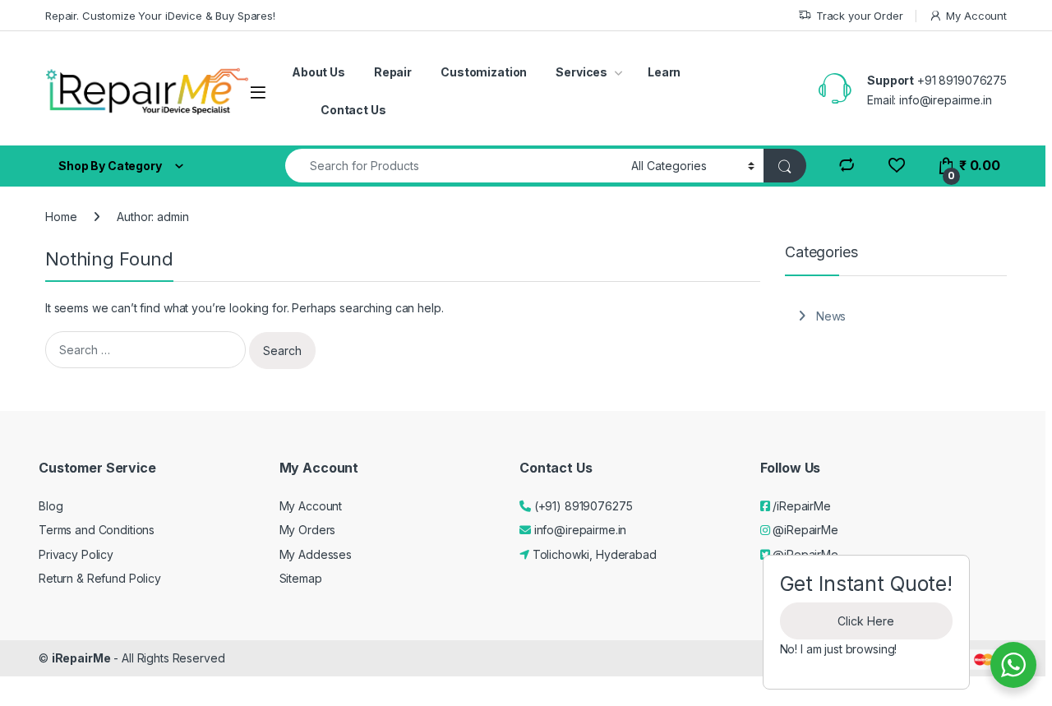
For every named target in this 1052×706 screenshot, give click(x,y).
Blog (50, 506)
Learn (664, 72)
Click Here (865, 621)
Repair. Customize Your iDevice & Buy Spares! (160, 15)
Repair (393, 72)
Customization (484, 72)
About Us (318, 72)
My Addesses (315, 554)
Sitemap (300, 578)
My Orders (307, 530)
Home (60, 217)
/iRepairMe (799, 506)
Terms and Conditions (97, 530)
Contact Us (353, 110)
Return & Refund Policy (100, 578)
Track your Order (859, 15)
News (831, 316)
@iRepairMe (803, 530)
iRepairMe (81, 658)
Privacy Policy (76, 554)
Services (581, 72)
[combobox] (453, 165)
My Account (976, 15)
